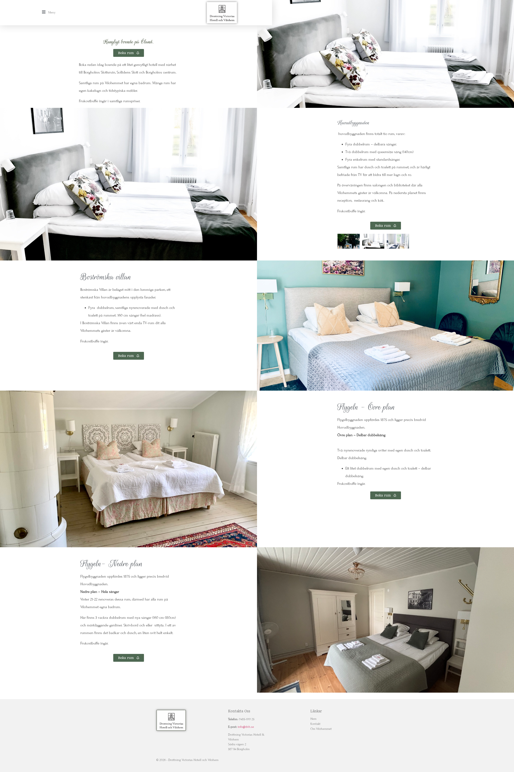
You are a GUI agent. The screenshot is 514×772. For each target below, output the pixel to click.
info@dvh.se (246, 727)
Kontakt (315, 724)
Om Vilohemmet (321, 729)
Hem (313, 719)
